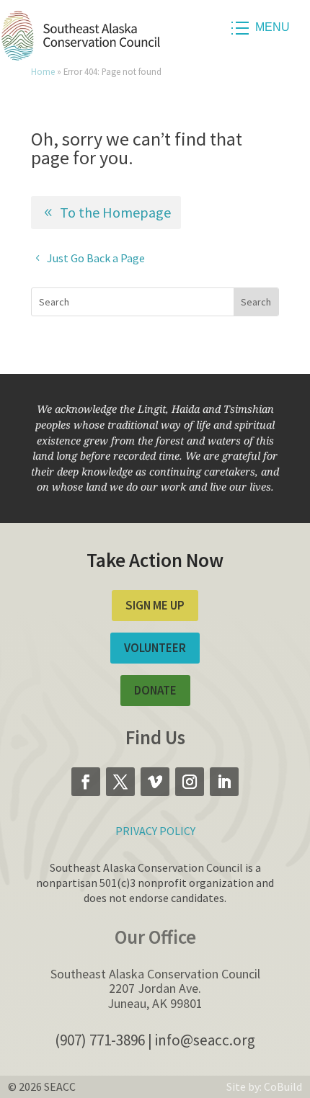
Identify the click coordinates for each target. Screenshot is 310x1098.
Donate (155, 690)
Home (43, 71)
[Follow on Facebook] (85, 781)
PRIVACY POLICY (155, 831)
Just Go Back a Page (96, 258)
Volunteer (155, 648)
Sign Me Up (155, 605)
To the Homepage (115, 212)
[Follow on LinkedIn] (224, 781)
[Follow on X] (120, 781)
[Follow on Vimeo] (155, 781)
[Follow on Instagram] (189, 781)
